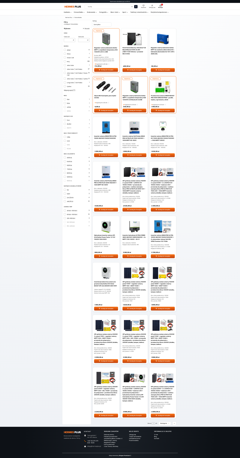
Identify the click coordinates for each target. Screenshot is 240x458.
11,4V (68, 120)
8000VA (69, 173)
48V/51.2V (70, 201)
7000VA (69, 169)
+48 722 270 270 (92, 441)
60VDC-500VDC (72, 214)
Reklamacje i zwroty (110, 440)
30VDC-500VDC (72, 211)
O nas (156, 435)
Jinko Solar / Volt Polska (74, 69)
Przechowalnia (133, 440)
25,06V (69, 124)
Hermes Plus (68, 17)
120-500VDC (71, 222)
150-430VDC (71, 226)
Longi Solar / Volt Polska (74, 83)
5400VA (69, 162)
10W (68, 99)
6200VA (69, 165)
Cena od (66, 37)
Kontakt (156, 438)
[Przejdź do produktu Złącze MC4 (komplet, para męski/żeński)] (106, 87)
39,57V (69, 128)
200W (69, 111)
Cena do (81, 37)
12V (68, 190)
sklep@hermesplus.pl (94, 446)
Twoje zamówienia (135, 436)
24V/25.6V (70, 198)
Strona (149, 423)
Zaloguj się (132, 435)
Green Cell (70, 58)
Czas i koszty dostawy (111, 446)
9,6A (68, 145)
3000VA (69, 158)
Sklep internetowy (119, 455)
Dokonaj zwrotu (109, 435)
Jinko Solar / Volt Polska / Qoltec (77, 79)
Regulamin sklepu (109, 442)
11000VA (69, 181)
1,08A (68, 137)
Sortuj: (95, 21)
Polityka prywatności (110, 436)
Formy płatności (109, 444)
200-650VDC (71, 218)
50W (68, 103)
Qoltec (69, 86)
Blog (155, 436)
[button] (136, 6)
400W (69, 107)
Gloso (69, 54)
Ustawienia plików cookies (112, 438)
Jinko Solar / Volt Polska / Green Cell (77, 74)
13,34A (69, 149)
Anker (69, 50)
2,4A (68, 141)
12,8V (68, 194)
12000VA (69, 177)
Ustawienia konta (134, 438)
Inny (68, 62)
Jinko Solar (70, 65)
